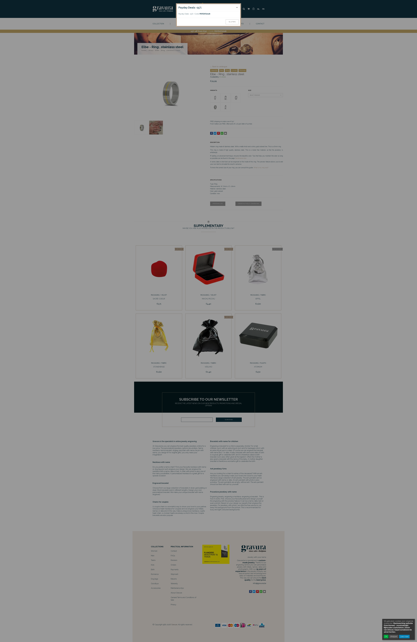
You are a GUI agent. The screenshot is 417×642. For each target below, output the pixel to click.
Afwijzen (393, 636)
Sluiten (232, 22)
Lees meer (404, 636)
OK (386, 636)
